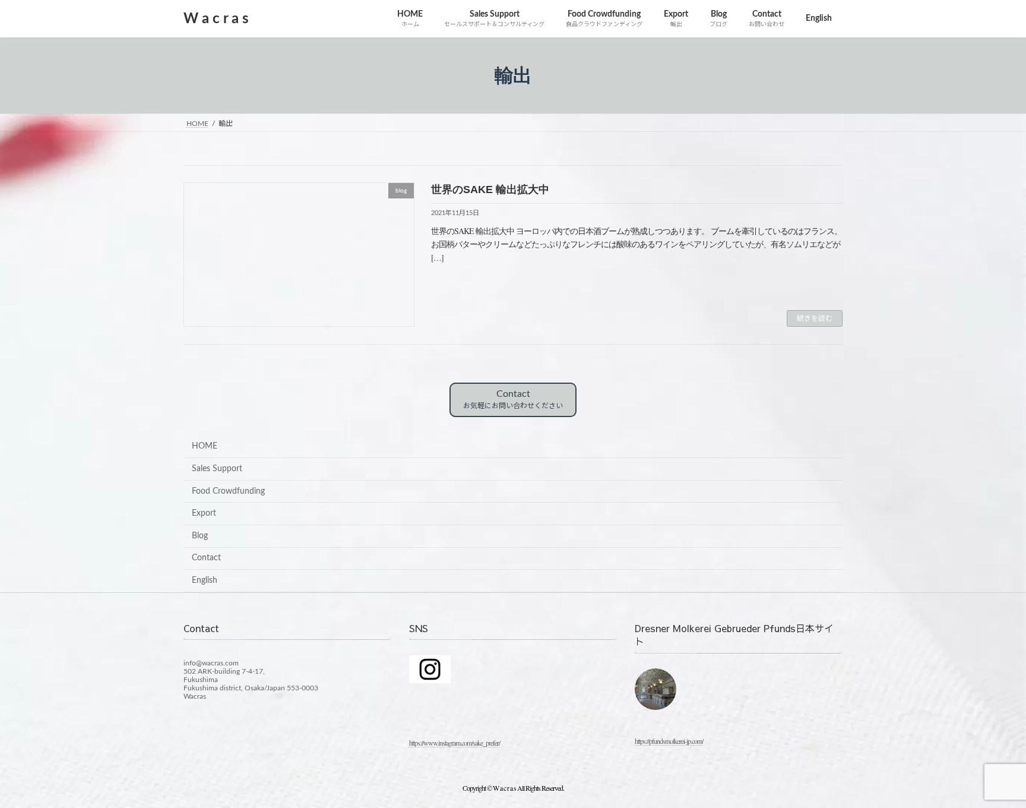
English (204, 580)
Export (204, 513)
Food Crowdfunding (228, 491)
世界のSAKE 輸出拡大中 (490, 189)
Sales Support (217, 469)
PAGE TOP (990, 773)
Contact (513, 399)
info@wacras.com (211, 663)
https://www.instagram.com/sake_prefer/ (454, 742)
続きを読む (814, 318)
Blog (200, 536)
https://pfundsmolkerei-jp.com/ (669, 741)
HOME (204, 446)
